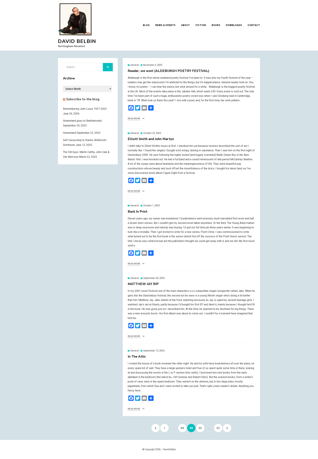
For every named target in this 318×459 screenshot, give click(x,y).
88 (183, 428)
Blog (146, 25)
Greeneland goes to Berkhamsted (82, 120)
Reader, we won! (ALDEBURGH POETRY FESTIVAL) (168, 71)
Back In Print (137, 211)
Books (216, 25)
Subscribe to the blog (82, 99)
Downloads (234, 25)
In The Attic (137, 356)
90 (201, 428)
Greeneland (69, 132)
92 (219, 428)
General (135, 65)
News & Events (165, 25)
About (185, 25)
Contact (254, 25)
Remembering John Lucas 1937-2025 (85, 108)
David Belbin (77, 41)
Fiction (201, 25)
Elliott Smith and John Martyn (151, 139)
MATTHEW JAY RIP (143, 284)
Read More (134, 118)
